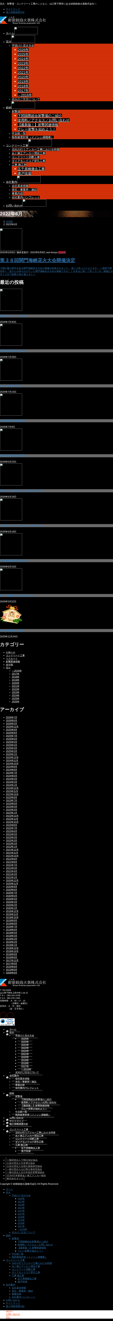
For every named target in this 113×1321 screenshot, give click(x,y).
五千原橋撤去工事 (31, 169)
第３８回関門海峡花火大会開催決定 (37, 260)
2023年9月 (11, 797)
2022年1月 (11, 846)
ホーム (12, 1029)
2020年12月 (12, 880)
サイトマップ (13, 9)
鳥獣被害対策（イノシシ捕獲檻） (33, 137)
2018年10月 (12, 951)
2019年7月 (11, 926)
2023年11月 (12, 791)
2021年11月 (12, 853)
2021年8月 (11, 862)
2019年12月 (12, 911)
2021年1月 (11, 877)
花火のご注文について (26, 99)
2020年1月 (11, 908)
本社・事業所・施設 (24, 189)
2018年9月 (11, 954)
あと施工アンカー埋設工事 (28, 153)
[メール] (3, 1015)
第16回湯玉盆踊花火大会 (13, 420)
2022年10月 (12, 822)
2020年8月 (11, 889)
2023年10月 (12, 794)
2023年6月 (11, 803)
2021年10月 (12, 856)
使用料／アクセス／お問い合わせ (44, 120)
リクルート (12, 658)
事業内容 (17, 193)
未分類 (9, 664)
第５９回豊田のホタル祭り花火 (16, 595)
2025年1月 (11, 754)
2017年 (23, 90)
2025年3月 (11, 748)
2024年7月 (11, 773)
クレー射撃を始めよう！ (37, 129)
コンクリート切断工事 (26, 157)
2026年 (23, 50)
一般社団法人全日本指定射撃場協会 (25, 1172)
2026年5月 (11, 723)
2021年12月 (12, 849)
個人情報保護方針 (15, 12)
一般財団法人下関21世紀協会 (22, 1160)
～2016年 (25, 95)
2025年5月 (11, 742)
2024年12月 (12, 757)
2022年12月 (12, 816)
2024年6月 (11, 776)
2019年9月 (11, 920)
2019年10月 (12, 917)
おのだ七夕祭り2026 (11, 385)
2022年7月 (11, 828)
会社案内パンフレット (26, 197)
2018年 (23, 86)
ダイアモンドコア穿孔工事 (28, 160)
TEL (8, 1317)
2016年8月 (11, 966)
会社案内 (14, 1075)
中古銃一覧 (19, 133)
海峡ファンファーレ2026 (13, 316)
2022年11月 (12, 819)
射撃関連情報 (13, 661)
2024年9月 (11, 766)
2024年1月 (11, 785)
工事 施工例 (19, 164)
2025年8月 (11, 733)
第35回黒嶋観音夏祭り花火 (14, 560)
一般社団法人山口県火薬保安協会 (24, 1169)
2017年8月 (11, 963)
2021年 (23, 72)
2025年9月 (11, 729)
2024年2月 (11, 782)
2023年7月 (11, 800)
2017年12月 (12, 960)
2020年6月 (11, 896)
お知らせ (10, 652)
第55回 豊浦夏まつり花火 (13, 350)
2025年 (23, 54)
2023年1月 (11, 813)
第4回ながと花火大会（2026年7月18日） (22, 490)
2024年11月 (12, 760)
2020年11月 (12, 883)
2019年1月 (11, 945)
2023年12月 (12, 788)
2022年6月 (11, 831)
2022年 (23, 68)
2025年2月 (11, 751)
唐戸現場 (24, 173)
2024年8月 (11, 769)
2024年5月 (11, 779)
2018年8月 (11, 957)
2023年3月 (11, 809)
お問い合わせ (16, 1118)
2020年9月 (11, 886)
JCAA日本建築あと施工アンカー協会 (26, 1175)
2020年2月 (11, 905)
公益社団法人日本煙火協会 (21, 1163)
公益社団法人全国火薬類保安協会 (24, 1166)
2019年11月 (12, 914)
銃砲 (11, 1093)
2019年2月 (11, 942)
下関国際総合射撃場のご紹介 (40, 116)
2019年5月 (11, 933)
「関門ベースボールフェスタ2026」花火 (21, 525)
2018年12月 (12, 948)
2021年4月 (11, 871)
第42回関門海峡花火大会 (13, 455)
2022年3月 (11, 840)
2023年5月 (11, 806)
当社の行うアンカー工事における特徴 (35, 149)
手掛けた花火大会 (23, 45)
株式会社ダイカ (15, 1178)
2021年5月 (11, 868)
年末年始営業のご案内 (12, 630)
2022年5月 (11, 834)
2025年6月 (11, 739)
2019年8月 (11, 923)
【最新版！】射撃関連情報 (38, 125)
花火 (8, 668)
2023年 (23, 63)
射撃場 (16, 111)
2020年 (23, 77)
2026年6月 (11, 720)
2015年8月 (11, 969)
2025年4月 (11, 745)
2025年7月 (11, 736)
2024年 (23, 59)
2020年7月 (11, 893)
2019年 (23, 81)
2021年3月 (11, 874)
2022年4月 (11, 837)
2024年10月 (12, 763)
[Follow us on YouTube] (10, 1015)
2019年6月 (11, 929)
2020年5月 (11, 899)
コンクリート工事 (15, 655)
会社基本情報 (20, 185)
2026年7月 (11, 717)
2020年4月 (11, 902)
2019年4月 (11, 936)
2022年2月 (11, 843)
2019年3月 (11, 939)
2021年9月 (11, 859)
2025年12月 (12, 726)
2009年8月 (11, 973)
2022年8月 (11, 825)
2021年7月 (11, 865)
